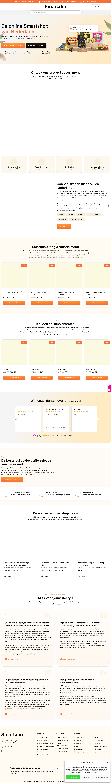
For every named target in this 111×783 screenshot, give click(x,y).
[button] (107, 762)
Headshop (79, 740)
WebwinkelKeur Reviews (56, 781)
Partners (97, 743)
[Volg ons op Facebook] (2, 751)
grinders (72, 645)
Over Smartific (98, 740)
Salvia (38, 635)
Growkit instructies (63, 748)
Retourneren (43, 740)
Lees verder (7, 576)
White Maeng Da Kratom (67, 369)
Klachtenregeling (44, 755)
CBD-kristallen (65, 704)
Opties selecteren (14, 302)
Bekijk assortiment (13, 659)
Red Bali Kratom (91, 369)
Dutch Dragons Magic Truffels (66, 293)
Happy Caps (28, 639)
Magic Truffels (79, 255)
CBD (77, 746)
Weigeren (87, 777)
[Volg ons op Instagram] (6, 751)
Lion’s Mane (35, 369)
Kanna (26, 635)
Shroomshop (80, 752)
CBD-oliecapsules (91, 702)
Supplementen (80, 743)
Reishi (5, 369)
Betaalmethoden (44, 737)
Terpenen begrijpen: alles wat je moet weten (91, 564)
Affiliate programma (100, 746)
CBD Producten (62, 751)
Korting (96, 752)
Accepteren (73, 777)
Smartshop (79, 749)
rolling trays (64, 647)
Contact (96, 737)
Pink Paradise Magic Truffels (13, 292)
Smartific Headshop (89, 635)
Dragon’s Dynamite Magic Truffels (95, 293)
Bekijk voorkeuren (102, 777)
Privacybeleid (43, 752)
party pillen (44, 639)
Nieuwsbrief (98, 749)
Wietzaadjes (80, 737)
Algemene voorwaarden (46, 746)
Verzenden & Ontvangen (46, 743)
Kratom (31, 635)
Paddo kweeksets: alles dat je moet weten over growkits (16, 564)
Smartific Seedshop (65, 191)
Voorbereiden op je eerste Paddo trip (55, 564)
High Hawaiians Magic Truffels (39, 293)
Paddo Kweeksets (62, 740)
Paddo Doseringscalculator (62, 744)
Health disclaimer (44, 749)
